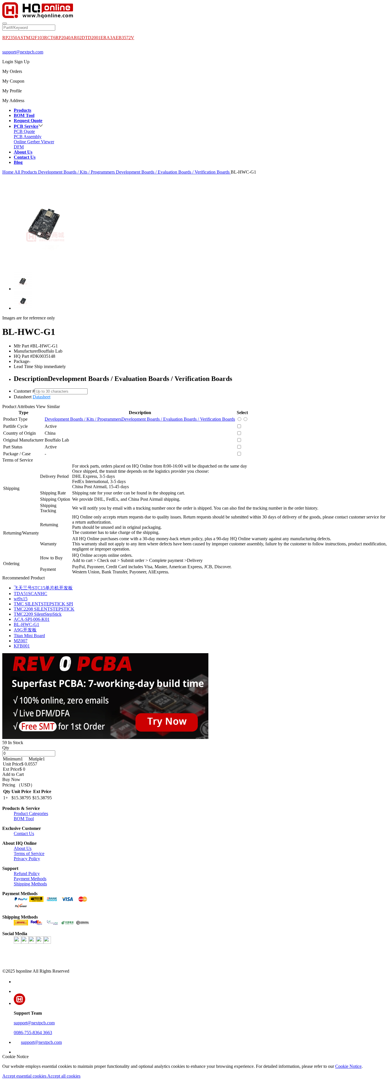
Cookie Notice (348, 1066)
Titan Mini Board (29, 635)
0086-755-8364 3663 (33, 1032)
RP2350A (11, 37)
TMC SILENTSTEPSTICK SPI (43, 603)
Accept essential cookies (24, 1076)
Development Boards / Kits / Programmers (77, 172)
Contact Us (24, 833)
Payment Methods (30, 878)
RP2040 (63, 37)
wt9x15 (20, 598)
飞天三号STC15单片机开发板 (43, 587)
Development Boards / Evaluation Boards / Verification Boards (173, 172)
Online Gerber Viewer (34, 141)
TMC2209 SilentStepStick (38, 614)
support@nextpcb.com (22, 51)
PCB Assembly (28, 136)
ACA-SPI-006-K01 (32, 619)
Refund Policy (27, 873)
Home (7, 172)
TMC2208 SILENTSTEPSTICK (44, 609)
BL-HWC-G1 (26, 624)
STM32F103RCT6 (38, 37)
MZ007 (20, 640)
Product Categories (31, 813)
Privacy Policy (27, 858)
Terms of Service (29, 853)
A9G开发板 (25, 629)
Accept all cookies (63, 1076)
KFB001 (22, 645)
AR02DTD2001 (85, 37)
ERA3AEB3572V (117, 37)
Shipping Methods (30, 883)
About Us (22, 848)
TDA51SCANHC (30, 593)
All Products (25, 172)
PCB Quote (24, 131)
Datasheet (41, 396)
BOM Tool (24, 818)
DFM (19, 146)
